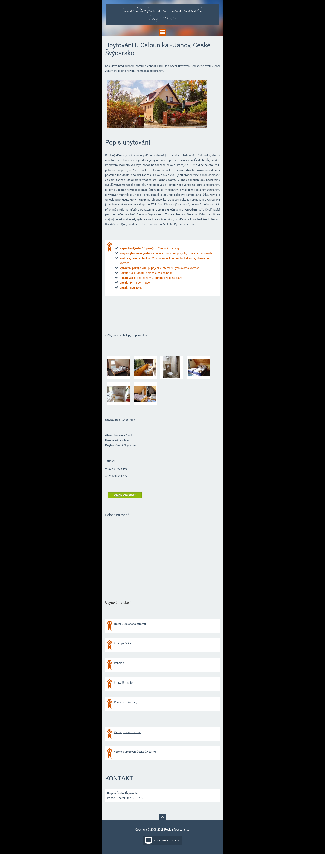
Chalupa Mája (122, 643)
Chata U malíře (123, 682)
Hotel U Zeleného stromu (130, 624)
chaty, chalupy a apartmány (130, 335)
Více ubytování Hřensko (127, 732)
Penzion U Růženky (126, 702)
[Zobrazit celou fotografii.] (118, 367)
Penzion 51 (121, 663)
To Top (162, 817)
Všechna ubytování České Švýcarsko (135, 751)
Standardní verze (167, 840)
